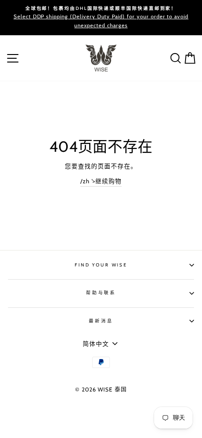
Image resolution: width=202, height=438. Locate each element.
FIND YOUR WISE (101, 264)
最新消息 (101, 320)
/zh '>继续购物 (101, 181)
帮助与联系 (101, 292)
